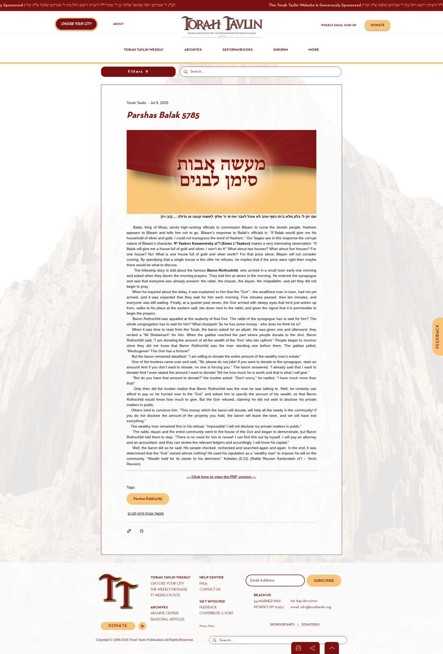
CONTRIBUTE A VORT (216, 613)
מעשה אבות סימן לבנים (146, 513)
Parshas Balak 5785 (148, 499)
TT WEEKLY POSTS (165, 595)
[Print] (298, 648)
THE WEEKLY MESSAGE (168, 589)
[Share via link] (129, 530)
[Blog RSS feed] (142, 626)
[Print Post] (141, 530)
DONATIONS (310, 624)
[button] (76, 24)
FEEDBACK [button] (208, 607)
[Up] (332, 648)
